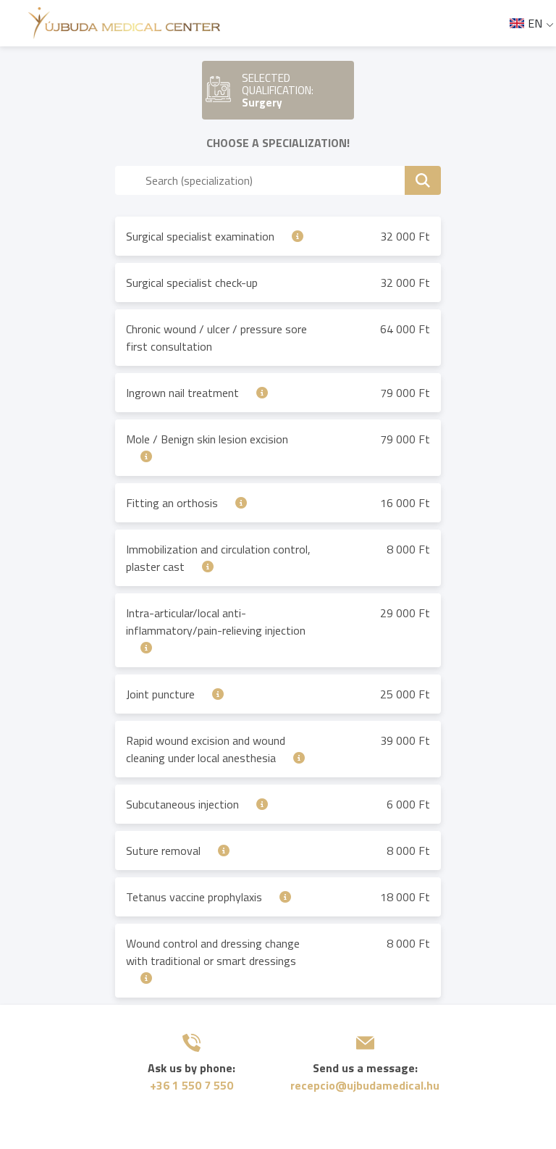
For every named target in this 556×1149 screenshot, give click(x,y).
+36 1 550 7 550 (191, 1085)
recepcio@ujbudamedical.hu (364, 1085)
